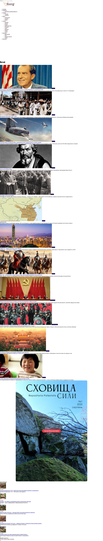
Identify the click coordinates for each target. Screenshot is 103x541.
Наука (3, 16)
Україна (6, 22)
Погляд (6, 14)
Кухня (6, 37)
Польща (6, 27)
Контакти (4, 39)
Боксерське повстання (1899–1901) (8, 116)
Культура (4, 33)
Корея (6, 24)
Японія (6, 23)
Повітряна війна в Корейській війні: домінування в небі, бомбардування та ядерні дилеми (20, 142)
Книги (6, 20)
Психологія (7, 17)
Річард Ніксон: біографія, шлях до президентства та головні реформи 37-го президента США (21, 89)
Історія (4, 21)
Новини (4, 12)
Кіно (6, 35)
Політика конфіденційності (11, 11)
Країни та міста (8, 36)
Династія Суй (3, 222)
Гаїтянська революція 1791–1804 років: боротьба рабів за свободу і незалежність (19, 490)
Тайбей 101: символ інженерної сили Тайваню (10, 248)
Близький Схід (8, 25)
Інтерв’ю (7, 15)
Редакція (4, 10)
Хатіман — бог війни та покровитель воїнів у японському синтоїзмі (15, 501)
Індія (6, 28)
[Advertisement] (51, 49)
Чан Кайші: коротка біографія (7, 195)
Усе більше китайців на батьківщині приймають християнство (14, 352)
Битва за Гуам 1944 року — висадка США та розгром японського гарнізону (17, 512)
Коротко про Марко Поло (6, 169)
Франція (7, 29)
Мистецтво (7, 34)
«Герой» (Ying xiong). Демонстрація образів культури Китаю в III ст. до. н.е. (17, 325)
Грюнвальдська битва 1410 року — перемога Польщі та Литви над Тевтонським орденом (20, 523)
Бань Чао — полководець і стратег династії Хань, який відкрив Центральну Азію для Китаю (21, 275)
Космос (6, 18)
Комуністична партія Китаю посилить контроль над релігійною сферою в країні (18, 301)
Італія (6, 31)
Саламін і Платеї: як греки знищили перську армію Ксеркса (13, 534)
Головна (4, 9)
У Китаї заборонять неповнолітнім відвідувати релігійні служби (14, 378)
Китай (6, 30)
